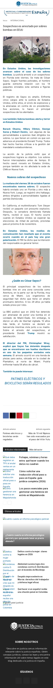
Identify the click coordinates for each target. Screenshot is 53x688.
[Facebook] (6, 415)
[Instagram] (26, 680)
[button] (5, 4)
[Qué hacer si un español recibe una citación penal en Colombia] (9, 598)
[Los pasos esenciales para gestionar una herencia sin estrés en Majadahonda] (10, 493)
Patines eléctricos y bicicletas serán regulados (12, 436)
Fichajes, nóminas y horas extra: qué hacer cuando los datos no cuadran (34, 460)
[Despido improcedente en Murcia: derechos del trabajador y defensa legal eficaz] (9, 584)
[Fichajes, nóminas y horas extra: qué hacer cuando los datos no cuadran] (10, 463)
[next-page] (9, 503)
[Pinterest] (19, 415)
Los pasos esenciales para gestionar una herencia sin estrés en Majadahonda (33, 492)
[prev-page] (5, 503)
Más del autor (35, 450)
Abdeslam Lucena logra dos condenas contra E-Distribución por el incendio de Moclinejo (33, 567)
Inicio (5, 20)
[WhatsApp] (26, 415)
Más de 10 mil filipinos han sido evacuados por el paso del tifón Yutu (38, 436)
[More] (33, 415)
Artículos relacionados (15, 450)
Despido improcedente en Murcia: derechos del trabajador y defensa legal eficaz (33, 579)
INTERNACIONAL (17, 20)
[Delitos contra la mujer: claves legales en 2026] (9, 556)
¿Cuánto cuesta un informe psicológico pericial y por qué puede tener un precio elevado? (24, 538)
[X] (13, 415)
